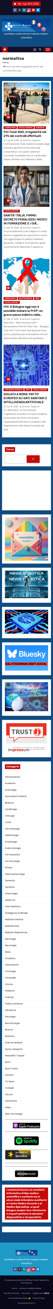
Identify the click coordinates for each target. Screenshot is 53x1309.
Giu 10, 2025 (13, 406)
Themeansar (26, 1283)
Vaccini (9, 1094)
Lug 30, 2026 (13, 140)
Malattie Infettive (25, 298)
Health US (10, 900)
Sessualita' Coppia (14, 1055)
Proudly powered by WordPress (18, 1280)
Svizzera (9, 1074)
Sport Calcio (11, 1068)
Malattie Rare (12, 926)
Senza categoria (13, 1049)
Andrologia (10, 789)
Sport (8, 1062)
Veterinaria (40, 128)
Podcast (9, 997)
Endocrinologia (13, 848)
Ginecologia (11, 893)
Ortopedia (10, 977)
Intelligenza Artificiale (13, 390)
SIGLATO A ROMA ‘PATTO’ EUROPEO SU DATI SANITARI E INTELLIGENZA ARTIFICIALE (25, 398)
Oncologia (10, 971)
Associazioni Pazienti (15, 796)
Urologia (9, 1087)
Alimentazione (10, 128)
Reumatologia (12, 1023)
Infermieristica (12, 906)
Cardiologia (11, 809)
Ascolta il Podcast (11, 1293)
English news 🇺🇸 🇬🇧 (41, 1293)
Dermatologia (12, 828)
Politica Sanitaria (25, 128)
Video (8, 1107)
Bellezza (9, 802)
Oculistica (10, 958)
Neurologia (10, 945)
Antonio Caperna (31, 140)
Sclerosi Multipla (13, 1042)
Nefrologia (10, 939)
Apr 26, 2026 (13, 227)
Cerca (10, 449)
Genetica (10, 880)
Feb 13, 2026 (13, 319)
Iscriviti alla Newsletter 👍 (19, 1298)
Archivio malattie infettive (30, 1288)
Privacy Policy (39, 1298)
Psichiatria (10, 1010)
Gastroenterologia (15, 874)
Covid (8, 822)
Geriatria (9, 887)
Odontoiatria (11, 964)
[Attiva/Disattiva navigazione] (35, 49)
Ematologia (11, 841)
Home (6, 62)
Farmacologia (10, 298)
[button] (41, 49)
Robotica (10, 1036)
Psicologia (10, 1016)
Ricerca (9, 1029)
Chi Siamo (26, 1293)
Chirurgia (10, 815)
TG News (9, 1081)
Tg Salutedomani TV (26, 1303)
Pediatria (9, 990)
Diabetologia (11, 835)
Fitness (8, 867)
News (37, 298)
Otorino (9, 984)
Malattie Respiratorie (16, 932)
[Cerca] (33, 459)
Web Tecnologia (13, 1113)
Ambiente (10, 783)
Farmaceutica (12, 854)
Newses (43, 1280)
